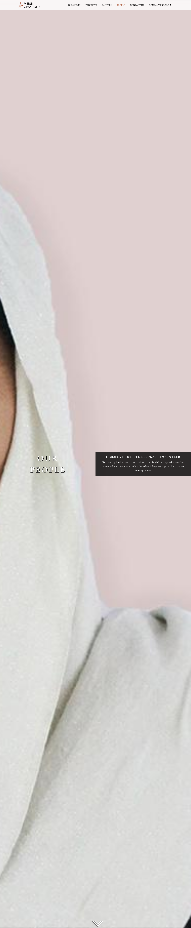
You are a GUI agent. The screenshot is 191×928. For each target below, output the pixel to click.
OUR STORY (74, 5)
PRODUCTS (91, 5)
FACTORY (107, 5)
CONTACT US (137, 5)
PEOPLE (121, 5)
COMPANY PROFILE (159, 5)
